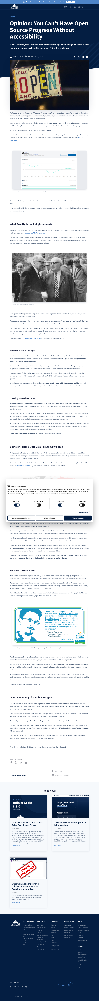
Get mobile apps (28, 932)
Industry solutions (42, 942)
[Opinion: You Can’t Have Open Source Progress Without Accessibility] (75, 57)
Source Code (68, 927)
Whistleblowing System (82, 961)
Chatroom (67, 938)
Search (82, 7)
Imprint (80, 967)
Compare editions (42, 935)
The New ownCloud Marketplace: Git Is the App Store (70, 823)
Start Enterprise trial (28, 939)
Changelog (40, 944)
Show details (83, 512)
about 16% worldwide (24, 466)
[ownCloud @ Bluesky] (87, 57)
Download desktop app (29, 928)
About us (53, 925)
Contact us (54, 943)
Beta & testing (68, 930)
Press (52, 938)
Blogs (52, 940)
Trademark (81, 950)
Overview (40, 925)
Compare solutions (40, 938)
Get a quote (40, 949)
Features (39, 930)
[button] (72, 983)
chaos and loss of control (32, 338)
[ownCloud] (13, 6)
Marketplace (68, 935)
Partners (53, 932)
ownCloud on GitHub (75, 7)
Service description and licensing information (82, 954)
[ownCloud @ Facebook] (11, 987)
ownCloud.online (28, 934)
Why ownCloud (41, 927)
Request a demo (82, 940)
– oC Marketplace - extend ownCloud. (45, 2)
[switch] (38, 505)
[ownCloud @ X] (19, 987)
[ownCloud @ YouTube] (15, 987)
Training (80, 938)
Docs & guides (82, 925)
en (67, 7)
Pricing (39, 932)
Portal (80, 935)
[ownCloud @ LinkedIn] (22, 987)
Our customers (55, 930)
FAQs (79, 932)
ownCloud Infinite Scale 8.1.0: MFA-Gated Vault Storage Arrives (27, 823)
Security (39, 947)
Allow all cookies (78, 518)
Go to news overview (19, 775)
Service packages (83, 927)
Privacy (80, 964)
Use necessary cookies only (21, 518)
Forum (66, 932)
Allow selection (49, 518)
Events (53, 927)
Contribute (67, 925)
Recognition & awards (55, 946)
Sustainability (55, 949)
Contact (71, 7)
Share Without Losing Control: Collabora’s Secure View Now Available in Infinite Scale (25, 886)
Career (53, 935)
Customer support (83, 930)
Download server (28, 925)
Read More (70, 2)
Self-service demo (28, 943)
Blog (79, 7)
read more (15, 846)
